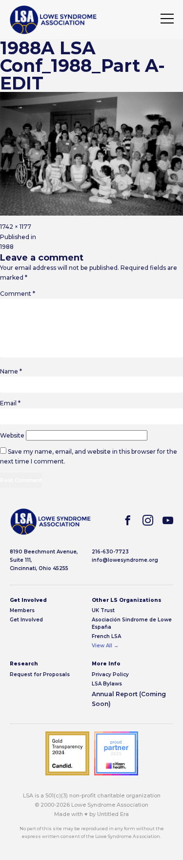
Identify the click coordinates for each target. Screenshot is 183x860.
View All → (105, 645)
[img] (53, 19)
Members (22, 610)
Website (12, 435)
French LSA (106, 636)
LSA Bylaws (107, 684)
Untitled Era (113, 814)
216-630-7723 (110, 552)
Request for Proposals (40, 674)
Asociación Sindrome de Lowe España (132, 623)
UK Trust (103, 610)
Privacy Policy (110, 674)
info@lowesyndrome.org (125, 560)
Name (11, 371)
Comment (17, 293)
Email (10, 403)
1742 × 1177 (15, 226)
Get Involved (26, 620)
